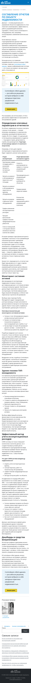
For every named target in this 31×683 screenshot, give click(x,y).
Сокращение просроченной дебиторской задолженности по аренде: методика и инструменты (15, 646)
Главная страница (7, 9)
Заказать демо (11, 109)
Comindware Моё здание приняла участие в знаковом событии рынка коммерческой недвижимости (15, 658)
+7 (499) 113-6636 (20, 678)
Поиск (4, 628)
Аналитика (16, 9)
